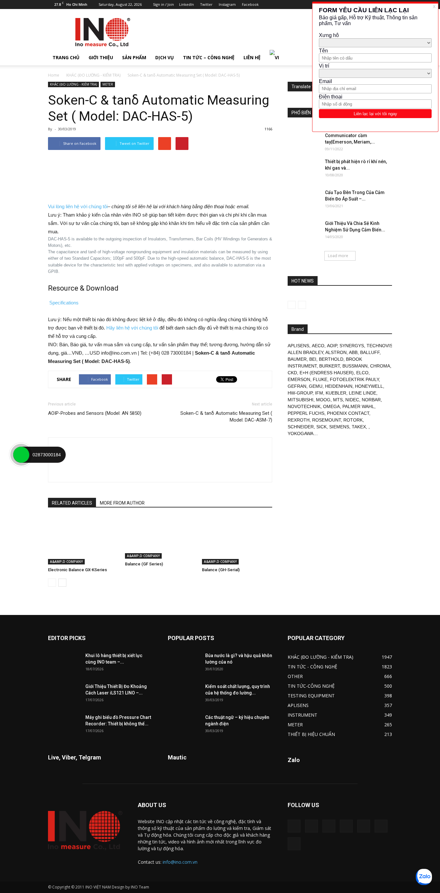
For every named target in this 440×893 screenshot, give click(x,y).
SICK (321, 426)
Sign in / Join (163, 4)
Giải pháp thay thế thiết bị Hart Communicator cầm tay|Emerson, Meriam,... (356, 135)
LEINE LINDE (362, 392)
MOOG (323, 399)
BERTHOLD (331, 359)
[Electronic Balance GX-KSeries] (83, 540)
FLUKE (320, 379)
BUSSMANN (355, 365)
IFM (319, 392)
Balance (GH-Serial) (221, 569)
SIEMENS (339, 426)
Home (53, 75)
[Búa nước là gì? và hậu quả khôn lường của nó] (184, 663)
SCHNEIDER (301, 426)
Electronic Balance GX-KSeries (77, 569)
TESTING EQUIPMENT (311, 696)
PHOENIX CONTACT (348, 413)
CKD (292, 372)
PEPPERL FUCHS (306, 413)
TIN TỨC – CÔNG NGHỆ (208, 57)
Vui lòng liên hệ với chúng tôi (78, 206)
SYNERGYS (352, 345)
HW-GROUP (300, 392)
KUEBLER (336, 392)
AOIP (332, 345)
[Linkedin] (328, 826)
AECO (318, 345)
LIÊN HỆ (252, 57)
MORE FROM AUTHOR (122, 503)
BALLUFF (369, 352)
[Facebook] (311, 826)
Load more (338, 255)
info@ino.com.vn (180, 862)
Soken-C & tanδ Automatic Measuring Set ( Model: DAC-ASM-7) (226, 416)
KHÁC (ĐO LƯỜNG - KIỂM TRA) (93, 75)
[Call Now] (21, 455)
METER (107, 84)
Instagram (227, 4)
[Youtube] (294, 843)
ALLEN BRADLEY (305, 352)
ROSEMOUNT (326, 420)
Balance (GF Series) (144, 564)
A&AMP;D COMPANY (66, 561)
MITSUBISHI (300, 399)
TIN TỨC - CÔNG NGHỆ (312, 667)
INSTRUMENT (302, 715)
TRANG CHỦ (66, 57)
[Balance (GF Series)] (160, 537)
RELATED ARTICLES (72, 503)
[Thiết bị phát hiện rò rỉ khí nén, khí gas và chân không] (304, 169)
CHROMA (380, 365)
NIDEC (352, 399)
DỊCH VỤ (164, 57)
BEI (312, 359)
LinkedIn (186, 4)
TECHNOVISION (384, 345)
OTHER (295, 676)
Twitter (206, 4)
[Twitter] (381, 826)
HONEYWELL (369, 386)
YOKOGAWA (300, 433)
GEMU (315, 386)
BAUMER (297, 359)
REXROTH (299, 420)
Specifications (64, 302)
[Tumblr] (363, 826)
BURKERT (329, 365)
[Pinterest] (346, 826)
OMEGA (331, 406)
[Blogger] (294, 826)
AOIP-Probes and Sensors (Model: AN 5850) (94, 413)
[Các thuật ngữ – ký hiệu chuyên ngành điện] (184, 725)
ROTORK (353, 420)
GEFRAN (297, 386)
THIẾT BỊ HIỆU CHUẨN (311, 734)
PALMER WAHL (358, 406)
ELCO (362, 372)
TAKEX (359, 426)
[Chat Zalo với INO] (424, 877)
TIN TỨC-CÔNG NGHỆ (311, 686)
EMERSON (299, 379)
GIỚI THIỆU (101, 57)
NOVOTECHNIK (304, 406)
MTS (338, 399)
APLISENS (298, 345)
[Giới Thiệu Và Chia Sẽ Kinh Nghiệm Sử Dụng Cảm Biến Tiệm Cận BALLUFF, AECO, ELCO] (304, 231)
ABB (353, 352)
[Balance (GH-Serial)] (237, 540)
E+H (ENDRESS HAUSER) (327, 372)
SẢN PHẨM (134, 57)
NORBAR (371, 399)
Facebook (250, 4)
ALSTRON (336, 352)
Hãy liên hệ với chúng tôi (132, 327)
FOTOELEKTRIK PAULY (354, 379)
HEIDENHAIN (338, 386)
